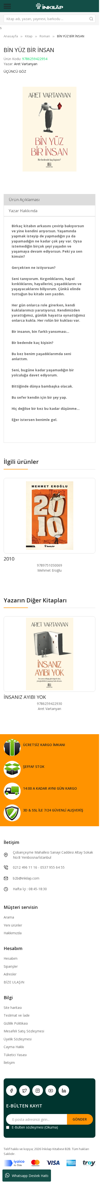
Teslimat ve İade (17, 1015)
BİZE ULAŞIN (14, 982)
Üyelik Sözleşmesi (18, 1039)
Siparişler (11, 966)
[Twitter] (24, 1090)
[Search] (91, 19)
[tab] (49, 199)
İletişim (9, 1062)
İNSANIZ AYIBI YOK (25, 697)
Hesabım (10, 958)
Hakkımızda (13, 933)
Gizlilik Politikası (16, 1023)
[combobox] (49, 19)
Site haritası (13, 1007)
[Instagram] (37, 1090)
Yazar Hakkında (23, 210)
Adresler (10, 974)
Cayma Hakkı (14, 1046)
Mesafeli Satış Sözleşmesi (24, 1031)
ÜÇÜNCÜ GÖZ (15, 71)
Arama (9, 917)
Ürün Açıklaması (24, 199)
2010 (9, 558)
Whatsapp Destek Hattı (30, 1175)
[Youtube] (50, 1090)
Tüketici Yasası (15, 1054)
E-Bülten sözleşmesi (27, 1127)
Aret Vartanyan (25, 64)
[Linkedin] (63, 1090)
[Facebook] (11, 1090)
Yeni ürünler (13, 925)
